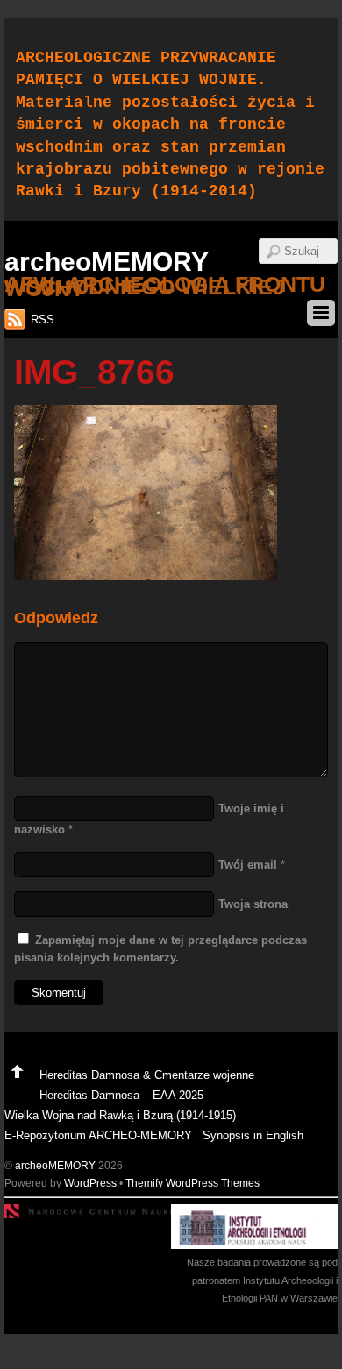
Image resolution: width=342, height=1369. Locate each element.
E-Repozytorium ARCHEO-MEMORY (98, 1135)
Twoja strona (253, 904)
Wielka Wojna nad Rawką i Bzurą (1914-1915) (120, 1115)
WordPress (90, 1182)
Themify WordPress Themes (192, 1182)
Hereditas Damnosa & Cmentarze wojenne (146, 1075)
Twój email (247, 864)
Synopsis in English (253, 1135)
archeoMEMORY (55, 1165)
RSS (42, 319)
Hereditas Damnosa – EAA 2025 (121, 1095)
